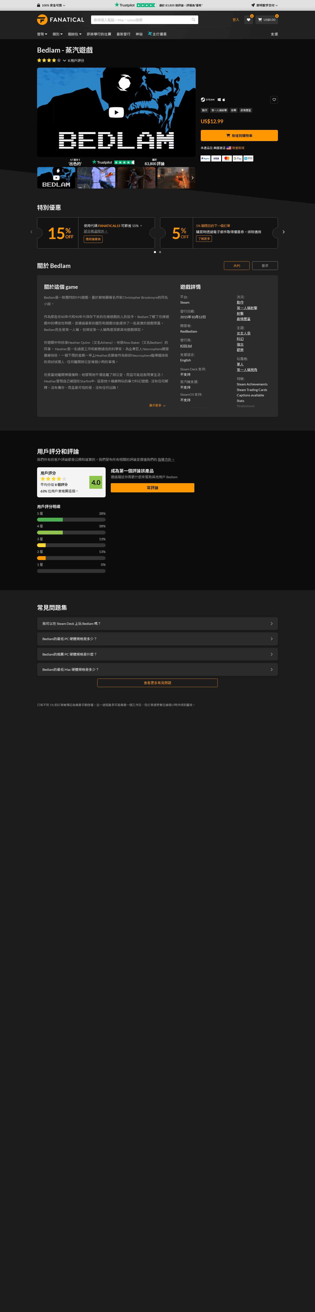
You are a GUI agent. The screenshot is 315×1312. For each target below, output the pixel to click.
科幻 (240, 339)
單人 (240, 364)
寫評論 (152, 487)
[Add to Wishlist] (274, 99)
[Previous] (31, 232)
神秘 (139, 34)
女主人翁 (243, 333)
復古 (240, 344)
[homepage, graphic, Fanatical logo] (60, 19)
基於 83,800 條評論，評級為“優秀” (180, 5)
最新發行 (124, 34)
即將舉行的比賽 (99, 34)
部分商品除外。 (96, 231)
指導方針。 (166, 459)
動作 (204, 110)
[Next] (283, 232)
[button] (51, 5)
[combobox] (158, 19)
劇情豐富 (246, 110)
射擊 (233, 110)
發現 (40, 34)
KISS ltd (186, 346)
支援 (274, 34)
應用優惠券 (93, 239)
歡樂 (240, 350)
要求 (265, 265)
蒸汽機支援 (188, 382)
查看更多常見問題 (157, 683)
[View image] (56, 178)
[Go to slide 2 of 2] (160, 252)
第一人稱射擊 (219, 110)
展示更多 (155, 405)
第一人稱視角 (247, 370)
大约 (236, 265)
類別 (56, 34)
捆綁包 (73, 34)
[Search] (193, 19)
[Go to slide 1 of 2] (155, 252)
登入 (235, 20)
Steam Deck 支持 (192, 369)
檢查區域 (238, 148)
